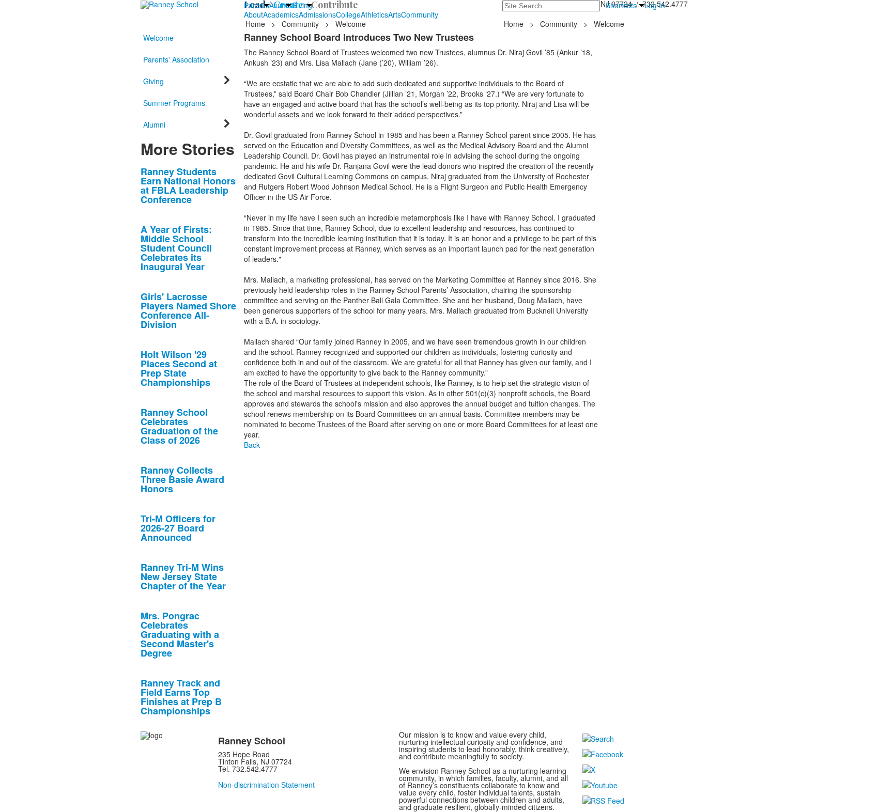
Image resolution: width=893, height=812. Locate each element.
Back (252, 445)
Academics (281, 14)
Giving (301, 5)
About (253, 14)
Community (419, 14)
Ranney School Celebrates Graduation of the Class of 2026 (179, 426)
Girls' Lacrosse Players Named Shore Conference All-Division (188, 310)
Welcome (158, 38)
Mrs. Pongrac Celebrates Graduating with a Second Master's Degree (180, 634)
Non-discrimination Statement (266, 784)
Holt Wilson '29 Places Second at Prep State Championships (179, 368)
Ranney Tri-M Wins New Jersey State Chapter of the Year (183, 576)
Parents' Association (176, 59)
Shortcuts (621, 5)
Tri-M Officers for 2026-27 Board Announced (178, 528)
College (348, 14)
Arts (394, 14)
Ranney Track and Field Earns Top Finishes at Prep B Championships (181, 696)
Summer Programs (174, 103)
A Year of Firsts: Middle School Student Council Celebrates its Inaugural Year (176, 248)
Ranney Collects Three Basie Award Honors (182, 479)
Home (256, 24)
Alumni (280, 5)
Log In (654, 5)
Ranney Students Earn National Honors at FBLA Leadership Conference (188, 185)
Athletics (374, 14)
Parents (256, 5)
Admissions (317, 14)
